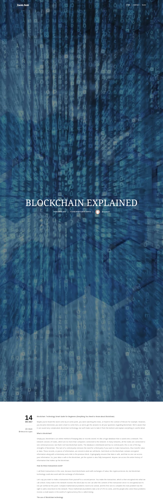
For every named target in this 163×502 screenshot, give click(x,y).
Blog (144, 5)
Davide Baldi (23, 5)
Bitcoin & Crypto (84, 212)
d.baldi (107, 212)
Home (128, 5)
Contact (136, 5)
